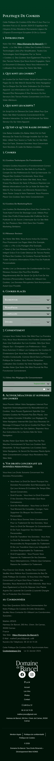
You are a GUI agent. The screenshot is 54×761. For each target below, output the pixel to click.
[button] (48, 26)
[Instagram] (31, 674)
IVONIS (35, 752)
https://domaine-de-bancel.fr (30, 44)
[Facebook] (22, 674)
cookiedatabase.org (12, 651)
